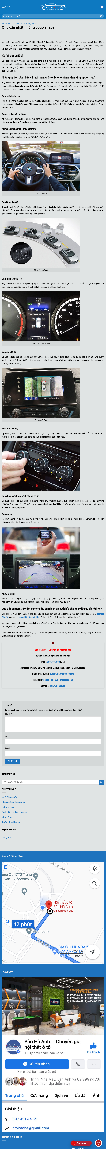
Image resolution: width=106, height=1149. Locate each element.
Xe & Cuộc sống (30, 24)
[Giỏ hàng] (102, 7)
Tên (7, 736)
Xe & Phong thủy (9, 797)
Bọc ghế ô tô (7, 837)
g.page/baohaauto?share (62, 674)
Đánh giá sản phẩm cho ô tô (14, 812)
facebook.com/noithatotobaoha (57, 680)
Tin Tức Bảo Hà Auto (11, 822)
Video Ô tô (7, 817)
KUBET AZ (6, 965)
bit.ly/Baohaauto (57, 686)
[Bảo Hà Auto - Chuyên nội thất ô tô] (53, 7)
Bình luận (9, 714)
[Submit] (101, 16)
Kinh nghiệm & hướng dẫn (12, 24)
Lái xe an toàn (8, 807)
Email (8, 748)
